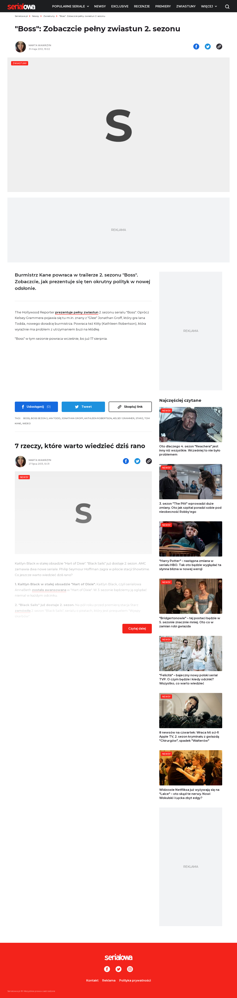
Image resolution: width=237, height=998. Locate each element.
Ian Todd (54, 418)
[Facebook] (107, 969)
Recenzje (142, 6)
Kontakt (92, 980)
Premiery (163, 6)
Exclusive (119, 6)
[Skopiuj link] (219, 47)
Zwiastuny (186, 6)
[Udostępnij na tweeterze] (208, 47)
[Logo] (21, 6)
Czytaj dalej (137, 628)
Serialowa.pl (21, 16)
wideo (26, 423)
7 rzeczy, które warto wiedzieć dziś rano (80, 446)
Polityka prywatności (135, 980)
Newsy (100, 6)
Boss (26, 418)
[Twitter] (118, 969)
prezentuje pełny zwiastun (76, 312)
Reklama (109, 980)
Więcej (207, 6)
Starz (139, 418)
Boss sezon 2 (39, 418)
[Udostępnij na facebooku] (196, 47)
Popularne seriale (68, 6)
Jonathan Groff (72, 418)
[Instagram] (130, 969)
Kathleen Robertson (98, 418)
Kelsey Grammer (123, 418)
